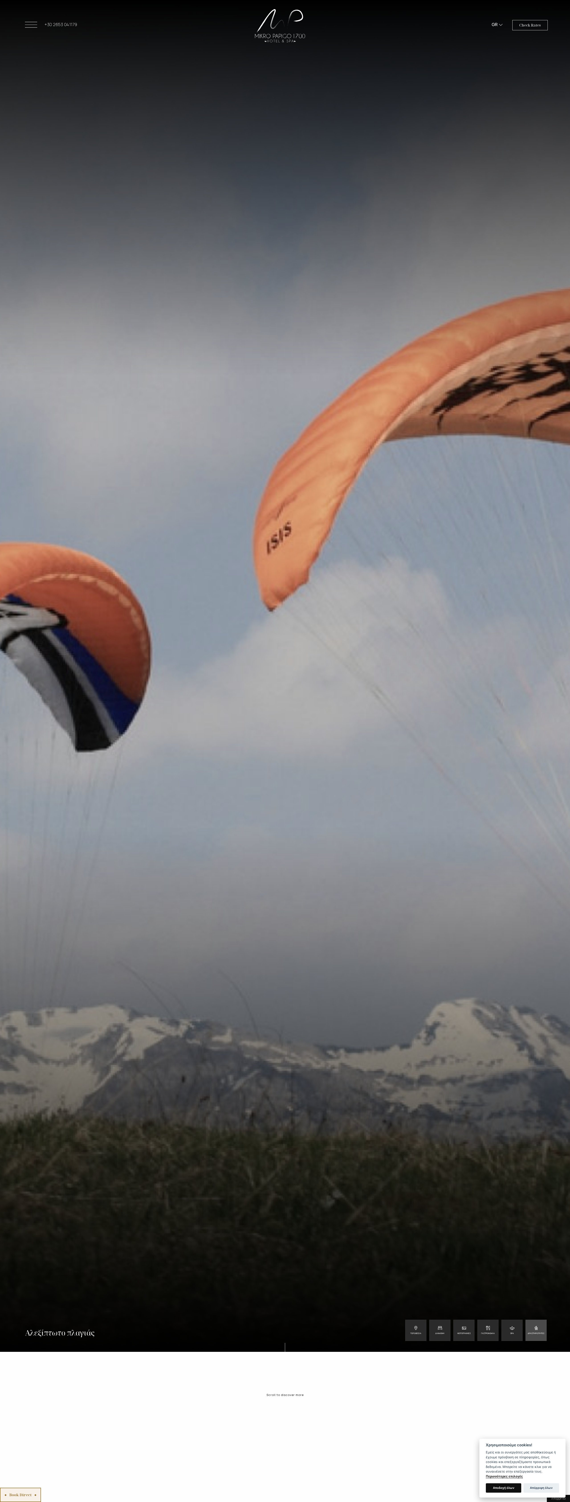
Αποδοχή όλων (503, 1488)
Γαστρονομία (488, 1333)
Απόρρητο (558, 1498)
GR (495, 24)
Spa (512, 1333)
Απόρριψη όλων (541, 1488)
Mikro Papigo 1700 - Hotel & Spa (280, 25)
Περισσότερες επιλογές (504, 1476)
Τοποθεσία (415, 1333)
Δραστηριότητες (536, 1333)
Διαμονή (439, 1333)
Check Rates (530, 25)
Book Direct (20, 1494)
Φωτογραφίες (464, 1333)
